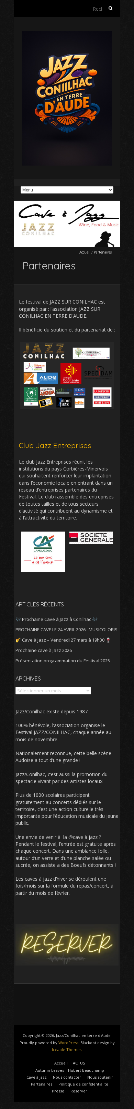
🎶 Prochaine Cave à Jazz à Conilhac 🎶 (56, 619)
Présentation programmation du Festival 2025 (62, 660)
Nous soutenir (100, 1077)
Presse (58, 1090)
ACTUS (79, 1063)
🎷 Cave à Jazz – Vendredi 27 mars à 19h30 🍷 (63, 640)
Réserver (78, 1090)
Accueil (84, 252)
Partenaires (41, 1084)
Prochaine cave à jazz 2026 (43, 650)
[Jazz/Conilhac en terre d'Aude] (67, 34)
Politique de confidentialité (83, 1084)
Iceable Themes (66, 1049)
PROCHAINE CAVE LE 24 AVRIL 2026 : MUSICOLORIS (66, 629)
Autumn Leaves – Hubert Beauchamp (69, 1070)
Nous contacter (67, 1077)
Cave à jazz (36, 1077)
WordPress (68, 1042)
